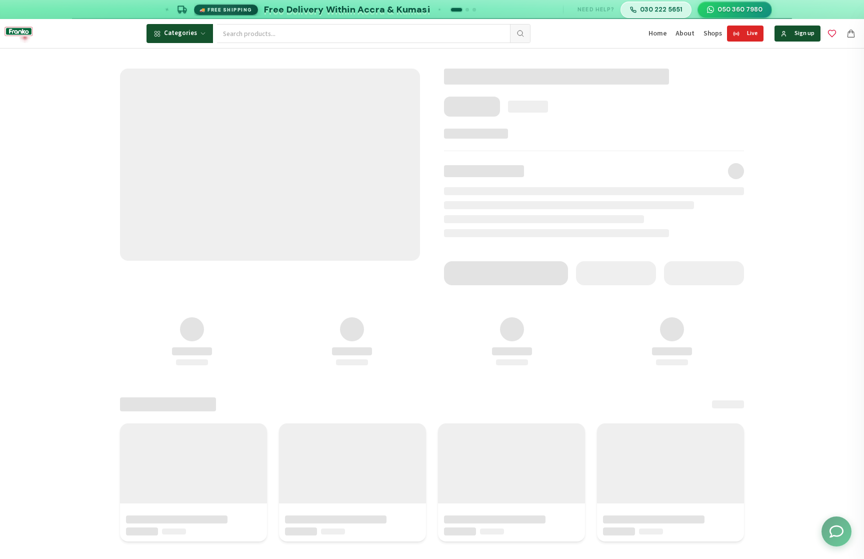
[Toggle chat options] (837, 531)
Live (752, 33)
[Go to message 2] (467, 10)
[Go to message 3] (474, 10)
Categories (180, 33)
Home (657, 34)
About (685, 34)
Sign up (804, 33)
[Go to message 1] (456, 10)
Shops (713, 34)
